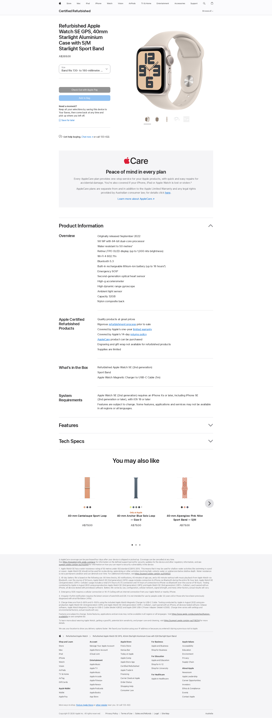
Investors (186, 684)
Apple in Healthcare (160, 679)
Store (61, 646)
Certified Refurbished (75, 11)
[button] (204, 3)
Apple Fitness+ (96, 680)
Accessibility (187, 646)
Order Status (126, 682)
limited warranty (142, 329)
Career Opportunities (191, 680)
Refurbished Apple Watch (77, 636)
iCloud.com (95, 654)
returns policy (138, 334)
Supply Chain (188, 662)
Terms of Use (126, 713)
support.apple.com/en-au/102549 (73, 565)
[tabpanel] (168, 68)
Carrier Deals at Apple (130, 678)
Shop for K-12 (157, 664)
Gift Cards (63, 682)
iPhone (62, 658)
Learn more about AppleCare (135, 198)
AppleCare (103, 339)
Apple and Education (160, 660)
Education (186, 650)
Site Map (165, 713)
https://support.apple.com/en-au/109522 (152, 574)
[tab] (147, 120)
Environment (187, 654)
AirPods (62, 670)
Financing (125, 674)
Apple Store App (128, 662)
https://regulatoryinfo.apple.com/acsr (79, 562)
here (167, 192)
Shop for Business (159, 650)
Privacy (185, 658)
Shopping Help (127, 686)
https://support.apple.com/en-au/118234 (182, 620)
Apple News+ (95, 684)
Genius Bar (125, 650)
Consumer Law (127, 690)
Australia (209, 713)
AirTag (61, 678)
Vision (61, 666)
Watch (61, 662)
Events (185, 693)
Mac (61, 650)
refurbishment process (122, 324)
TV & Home (64, 674)
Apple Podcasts (96, 688)
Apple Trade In (127, 670)
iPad (61, 654)
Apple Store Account (99, 650)
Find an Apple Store (84, 705)
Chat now (87, 137)
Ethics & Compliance (191, 688)
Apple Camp (126, 658)
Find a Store (126, 646)
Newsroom (187, 672)
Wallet (61, 693)
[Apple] (60, 635)
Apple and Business (159, 646)
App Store (94, 697)
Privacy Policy (111, 713)
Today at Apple (127, 654)
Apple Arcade (96, 676)
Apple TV (94, 668)
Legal (156, 713)
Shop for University (159, 668)
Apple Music (95, 664)
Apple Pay (63, 697)
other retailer (101, 705)
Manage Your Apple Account (102, 646)
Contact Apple (188, 697)
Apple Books (95, 693)
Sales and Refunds (143, 713)
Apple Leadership (189, 676)
